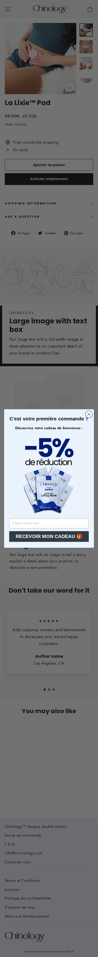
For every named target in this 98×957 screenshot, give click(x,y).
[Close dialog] (88, 414)
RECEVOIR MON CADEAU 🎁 (49, 536)
